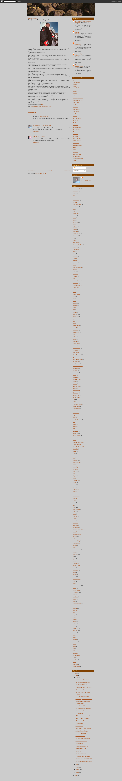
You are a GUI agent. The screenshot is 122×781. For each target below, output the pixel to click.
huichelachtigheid (77, 534)
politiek (74, 193)
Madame (75, 116)
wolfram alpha (76, 213)
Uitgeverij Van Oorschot (78, 442)
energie (74, 507)
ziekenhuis (75, 664)
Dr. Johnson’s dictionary (78, 100)
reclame (74, 265)
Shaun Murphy (76, 242)
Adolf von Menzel (77, 281)
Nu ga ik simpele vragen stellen (83, 718)
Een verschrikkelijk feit (81, 753)
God (74, 238)
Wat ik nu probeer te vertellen (82, 696)
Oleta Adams (76, 413)
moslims (75, 574)
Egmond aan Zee (76, 233)
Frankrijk (75, 328)
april (77, 764)
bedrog (74, 211)
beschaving (75, 467)
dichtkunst (75, 498)
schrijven (75, 202)
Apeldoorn (75, 289)
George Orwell (76, 332)
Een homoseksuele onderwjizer (83, 738)
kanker (74, 552)
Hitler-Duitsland (76, 348)
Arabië (74, 292)
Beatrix (74, 301)
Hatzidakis (75, 341)
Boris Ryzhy (75, 305)
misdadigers (75, 570)
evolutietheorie (76, 509)
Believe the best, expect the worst (83, 21)
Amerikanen (75, 283)
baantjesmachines (77, 462)
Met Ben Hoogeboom (80, 736)
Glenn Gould (76, 236)
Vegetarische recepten (78, 158)
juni (77, 675)
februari (78, 769)
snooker (74, 621)
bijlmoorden (75, 471)
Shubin (74, 428)
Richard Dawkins (77, 140)
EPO (74, 321)
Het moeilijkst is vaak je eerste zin (84, 758)
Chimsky (75, 91)
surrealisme (75, 630)
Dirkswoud (75, 231)
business (75, 482)
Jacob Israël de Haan (77, 359)
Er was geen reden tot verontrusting (84, 687)
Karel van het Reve (77, 109)
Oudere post (67, 170)
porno (74, 594)
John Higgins (76, 372)
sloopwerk (75, 619)
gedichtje (75, 516)
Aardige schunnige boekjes (82, 731)
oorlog (74, 581)
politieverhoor (76, 592)
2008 (76, 775)
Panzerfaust (75, 134)
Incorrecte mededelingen (81, 705)
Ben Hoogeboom (36, 125)
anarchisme (75, 247)
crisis (74, 251)
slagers (74, 615)
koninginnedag (76, 563)
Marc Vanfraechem (77, 118)
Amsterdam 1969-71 (77, 285)
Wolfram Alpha (79, 723)
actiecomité (77, 55)
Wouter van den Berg (77, 245)
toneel (74, 644)
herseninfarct (76, 527)
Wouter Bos (75, 449)
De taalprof (75, 96)
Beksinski (75, 303)
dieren (74, 254)
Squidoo (74, 149)
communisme (76, 249)
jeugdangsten (76, 543)
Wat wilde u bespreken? (81, 733)
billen (74, 473)
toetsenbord (75, 642)
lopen (74, 568)
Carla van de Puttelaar (78, 89)
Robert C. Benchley (77, 420)
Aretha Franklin (76, 294)
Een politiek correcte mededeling (83, 708)
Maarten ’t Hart (76, 386)
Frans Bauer (75, 330)
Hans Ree (75, 105)
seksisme (75, 610)
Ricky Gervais (76, 143)
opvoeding (75, 263)
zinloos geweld (76, 666)
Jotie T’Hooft (76, 377)
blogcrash (75, 476)
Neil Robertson (76, 406)
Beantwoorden (36, 120)
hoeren (74, 218)
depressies (75, 197)
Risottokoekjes (78, 44)
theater (74, 637)
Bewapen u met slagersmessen (82, 682)
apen (74, 458)
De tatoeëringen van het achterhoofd (84, 699)
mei (77, 677)
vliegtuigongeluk (76, 655)
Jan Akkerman (76, 363)
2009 (76, 673)
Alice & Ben (78, 65)
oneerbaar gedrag (76, 579)
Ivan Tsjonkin (76, 352)
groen (74, 520)
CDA (74, 310)
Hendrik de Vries (76, 343)
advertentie (75, 455)
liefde (74, 195)
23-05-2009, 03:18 (44, 116)
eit (73, 505)
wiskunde (75, 276)
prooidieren (75, 597)
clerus (74, 487)
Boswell (74, 307)
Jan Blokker (75, 107)
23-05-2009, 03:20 (47, 125)
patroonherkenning (77, 585)
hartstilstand (75, 523)
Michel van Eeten (77, 127)
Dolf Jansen (75, 314)
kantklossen (75, 554)
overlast (74, 583)
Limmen (75, 384)
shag (74, 612)
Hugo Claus (75, 350)
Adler (74, 278)
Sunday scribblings (77, 154)
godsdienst (75, 191)
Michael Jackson (76, 397)
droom (74, 502)
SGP (74, 422)
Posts (76, 168)
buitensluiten (76, 480)
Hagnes (74, 339)
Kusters (39, 106)
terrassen (75, 269)
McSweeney (75, 125)
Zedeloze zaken (79, 726)
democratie (75, 493)
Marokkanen (75, 393)
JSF (73, 357)
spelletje (75, 624)
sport (74, 209)
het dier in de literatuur (78, 529)
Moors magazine (76, 129)
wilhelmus (75, 660)
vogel (74, 657)
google (74, 518)
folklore (74, 511)
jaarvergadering (34, 106)
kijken (74, 559)
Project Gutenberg (77, 138)
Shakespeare (75, 426)
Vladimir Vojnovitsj (77, 444)
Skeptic (74, 147)
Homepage (49, 170)
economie (75, 256)
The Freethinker (76, 156)
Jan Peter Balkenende (78, 366)
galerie (74, 514)
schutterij (75, 608)
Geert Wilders (76, 200)
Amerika (75, 229)
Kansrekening (78, 22)
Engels (74, 323)
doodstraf (75, 500)
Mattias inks (75, 120)
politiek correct (76, 590)
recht (74, 601)
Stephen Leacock (77, 435)
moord (74, 572)
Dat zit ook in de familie (81, 684)
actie (74, 453)
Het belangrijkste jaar (79, 66)
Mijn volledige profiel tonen (86, 181)
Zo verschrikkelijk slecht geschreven (84, 761)
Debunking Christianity (78, 98)
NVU (50, 106)
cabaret (74, 485)
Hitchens (75, 346)
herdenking (75, 525)
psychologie (75, 222)
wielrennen (75, 274)
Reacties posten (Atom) (40, 173)
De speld (75, 93)
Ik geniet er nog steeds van (82, 746)
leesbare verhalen (45, 106)
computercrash (76, 489)
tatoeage (75, 633)
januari (77, 772)
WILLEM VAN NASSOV (78, 446)
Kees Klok (75, 114)
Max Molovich (76, 395)
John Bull (75, 370)
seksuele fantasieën (77, 267)
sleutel (74, 617)
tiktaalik (75, 639)
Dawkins (75, 312)
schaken (74, 224)
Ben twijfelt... (34, 7)
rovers (74, 606)
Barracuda (75, 84)
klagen (74, 561)
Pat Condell (75, 136)
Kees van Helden (76, 379)
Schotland (75, 424)
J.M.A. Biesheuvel (77, 355)
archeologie (75, 460)
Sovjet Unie (75, 431)
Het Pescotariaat (79, 43)
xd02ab (74, 161)
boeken (74, 478)
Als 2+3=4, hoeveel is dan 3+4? (83, 716)
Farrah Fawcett (76, 325)
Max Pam (75, 123)
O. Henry (75, 411)
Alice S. (74, 215)
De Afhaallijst (78, 33)
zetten (74, 662)
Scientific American (77, 145)
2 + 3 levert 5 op (79, 713)
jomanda (75, 545)
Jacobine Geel (76, 361)
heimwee (75, 258)
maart (77, 767)
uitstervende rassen (77, 651)
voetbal (74, 272)
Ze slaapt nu (78, 751)
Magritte (75, 388)
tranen (74, 646)
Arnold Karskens (76, 82)
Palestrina (75, 417)
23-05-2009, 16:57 (42, 136)
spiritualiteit (76, 628)
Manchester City (76, 390)
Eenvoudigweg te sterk (81, 748)
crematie (75, 491)
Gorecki (74, 334)
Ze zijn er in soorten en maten (82, 679)
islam (74, 538)
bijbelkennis (75, 469)
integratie (75, 536)
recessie (74, 599)
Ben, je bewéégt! (78, 54)
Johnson (74, 375)
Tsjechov (75, 437)
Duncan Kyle (76, 316)
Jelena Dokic (76, 368)
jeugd (74, 220)
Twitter (74, 440)
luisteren (75, 260)
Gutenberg (75, 240)
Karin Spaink (76, 111)
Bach (74, 296)
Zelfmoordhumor (79, 743)
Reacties (77, 170)
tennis (74, 635)
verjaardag (75, 653)
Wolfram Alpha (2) (80, 721)
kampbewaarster (76, 550)
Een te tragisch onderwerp (81, 741)
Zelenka (74, 451)
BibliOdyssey (76, 87)
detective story (76, 496)
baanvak (74, 464)
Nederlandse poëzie (77, 404)
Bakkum (74, 298)
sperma (74, 626)
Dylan (74, 319)
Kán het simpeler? (80, 711)
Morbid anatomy (76, 131)
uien (74, 648)
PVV (74, 415)
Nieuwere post (31, 170)
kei (73, 556)
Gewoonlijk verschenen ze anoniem (84, 728)
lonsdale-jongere (76, 565)
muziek (74, 576)
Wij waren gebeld (80, 689)
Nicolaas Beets (76, 408)
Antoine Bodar (76, 287)
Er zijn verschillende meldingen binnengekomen (42, 20)
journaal (74, 547)
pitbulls (74, 588)
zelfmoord (75, 227)
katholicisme (76, 206)
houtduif (74, 532)
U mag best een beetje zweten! (83, 756)
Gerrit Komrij (76, 102)
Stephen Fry (75, 152)
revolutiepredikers (77, 603)
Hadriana (35, 136)
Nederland (75, 402)
